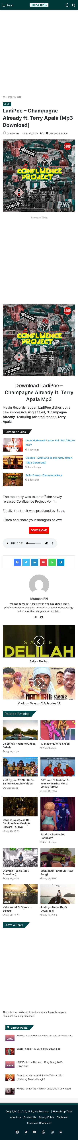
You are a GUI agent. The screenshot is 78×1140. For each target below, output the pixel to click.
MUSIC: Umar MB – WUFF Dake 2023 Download (44, 1088)
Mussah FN (13, 133)
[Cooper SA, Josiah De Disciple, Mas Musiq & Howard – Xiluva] (20, 806)
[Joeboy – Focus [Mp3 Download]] (57, 894)
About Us (15, 1117)
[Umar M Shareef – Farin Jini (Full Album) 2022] (13, 445)
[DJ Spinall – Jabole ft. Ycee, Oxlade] (20, 730)
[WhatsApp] (52, 562)
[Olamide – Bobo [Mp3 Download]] (20, 857)
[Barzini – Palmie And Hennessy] (57, 814)
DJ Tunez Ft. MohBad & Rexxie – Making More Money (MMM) (54, 783)
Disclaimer (62, 1117)
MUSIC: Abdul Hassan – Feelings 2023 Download (44, 1035)
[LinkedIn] (34, 562)
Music (17, 96)
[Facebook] (17, 562)
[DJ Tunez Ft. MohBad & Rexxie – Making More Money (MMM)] (57, 766)
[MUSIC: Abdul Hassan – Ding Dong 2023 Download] (10, 1065)
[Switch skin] (67, 6)
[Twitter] (26, 562)
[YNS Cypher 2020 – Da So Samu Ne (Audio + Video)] (20, 766)
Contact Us (29, 1117)
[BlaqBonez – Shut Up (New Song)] (57, 857)
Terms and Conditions (39, 1123)
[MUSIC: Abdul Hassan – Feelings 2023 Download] (10, 1039)
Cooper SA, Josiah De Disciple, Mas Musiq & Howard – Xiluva (16, 823)
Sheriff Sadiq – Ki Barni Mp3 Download (38, 1048)
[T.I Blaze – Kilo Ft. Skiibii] (57, 730)
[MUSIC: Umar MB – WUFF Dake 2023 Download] (10, 1092)
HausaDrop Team (62, 1111)
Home (8, 96)
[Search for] (73, 6)
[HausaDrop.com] (39, 5)
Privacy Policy (46, 1117)
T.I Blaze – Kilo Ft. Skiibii (55, 743)
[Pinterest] (43, 562)
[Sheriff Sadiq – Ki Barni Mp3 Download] (10, 1052)
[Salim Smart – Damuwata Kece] (13, 479)
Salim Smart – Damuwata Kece (43, 475)
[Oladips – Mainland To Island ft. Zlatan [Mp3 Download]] (13, 462)
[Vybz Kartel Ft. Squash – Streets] (20, 894)
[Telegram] (60, 562)
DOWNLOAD (39, 530)
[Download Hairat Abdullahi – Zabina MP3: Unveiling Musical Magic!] (10, 1078)
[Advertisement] (39, 52)
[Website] (36, 617)
